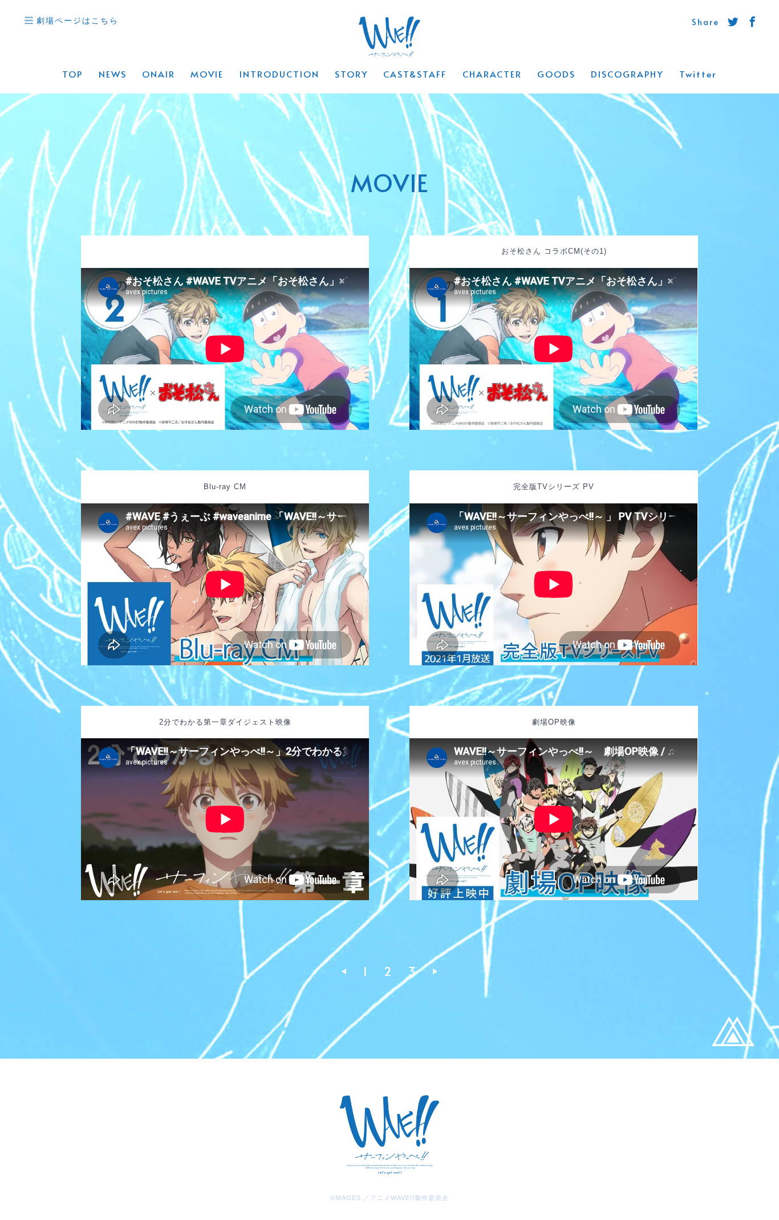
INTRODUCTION (279, 74)
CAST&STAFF (415, 74)
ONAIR (158, 74)
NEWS (113, 74)
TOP (72, 74)
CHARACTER (492, 74)
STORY (351, 74)
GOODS (556, 74)
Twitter (698, 74)
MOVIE (207, 74)
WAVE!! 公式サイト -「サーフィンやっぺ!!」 (389, 37)
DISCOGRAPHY (627, 74)
